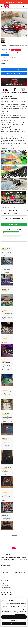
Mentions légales (5, 580)
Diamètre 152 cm (5, 57)
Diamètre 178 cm (5, 60)
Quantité (3, 63)
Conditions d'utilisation (6, 587)
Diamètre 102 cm (16, 52)
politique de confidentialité (20, 614)
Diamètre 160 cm (14, 57)
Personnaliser (14, 620)
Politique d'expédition (6, 592)
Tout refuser (14, 617)
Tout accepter (14, 623)
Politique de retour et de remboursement (10, 590)
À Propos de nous (5, 583)
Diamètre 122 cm (14, 55)
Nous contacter (4, 585)
